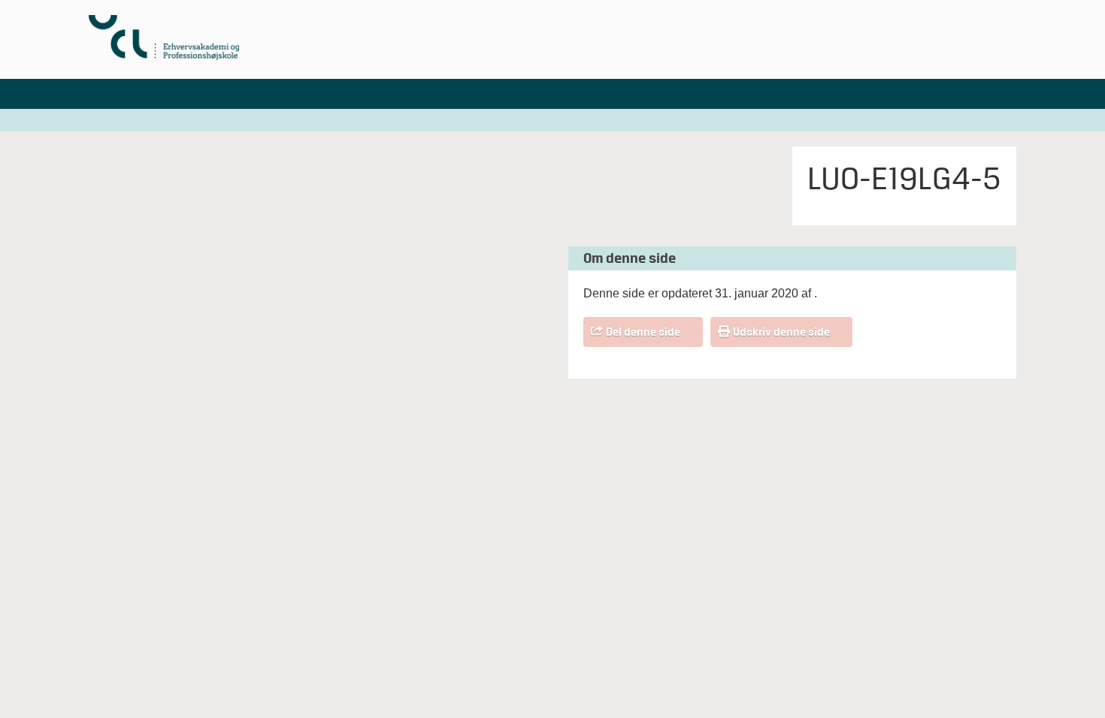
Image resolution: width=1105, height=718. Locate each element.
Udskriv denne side (781, 332)
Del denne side (643, 332)
